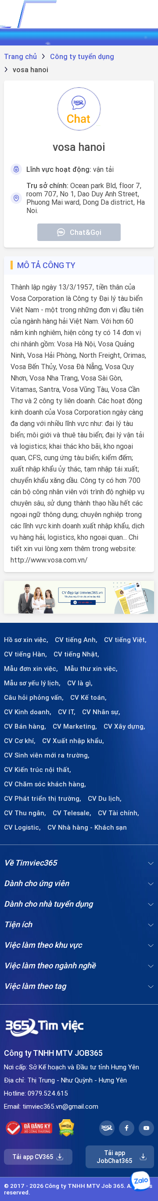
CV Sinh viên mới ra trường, (47, 755)
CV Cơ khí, (20, 741)
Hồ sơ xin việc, (26, 640)
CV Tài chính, (118, 813)
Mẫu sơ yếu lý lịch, (32, 683)
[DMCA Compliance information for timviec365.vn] (66, 1128)
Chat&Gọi (85, 232)
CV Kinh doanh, (27, 712)
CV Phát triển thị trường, (42, 799)
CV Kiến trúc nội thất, (37, 770)
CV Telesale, (72, 813)
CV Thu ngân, (25, 813)
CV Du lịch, (105, 799)
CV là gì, (80, 683)
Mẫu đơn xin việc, (31, 669)
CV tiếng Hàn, (25, 654)
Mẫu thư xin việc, (91, 669)
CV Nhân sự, (101, 712)
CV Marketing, (75, 726)
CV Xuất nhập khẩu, (73, 741)
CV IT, (66, 712)
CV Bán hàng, (25, 726)
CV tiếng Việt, (125, 640)
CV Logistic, (22, 827)
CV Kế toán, (88, 698)
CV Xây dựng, (124, 726)
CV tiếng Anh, (76, 640)
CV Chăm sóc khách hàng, (45, 784)
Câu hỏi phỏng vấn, (34, 698)
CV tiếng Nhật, (76, 654)
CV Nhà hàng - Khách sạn (87, 827)
